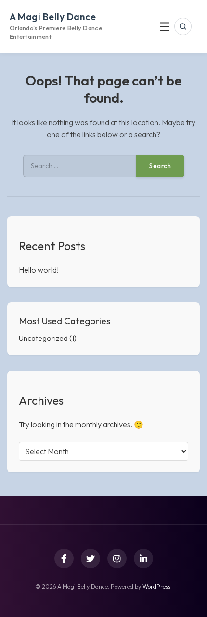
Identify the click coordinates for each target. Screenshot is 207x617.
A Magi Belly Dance (53, 17)
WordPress (156, 586)
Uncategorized (43, 338)
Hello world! (39, 270)
